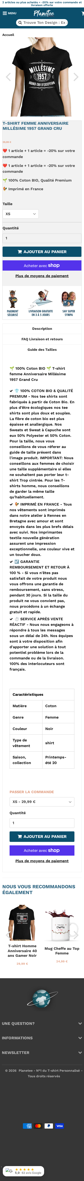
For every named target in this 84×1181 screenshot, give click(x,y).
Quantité (11, 228)
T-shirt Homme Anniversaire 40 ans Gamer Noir (22, 951)
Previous (8, 76)
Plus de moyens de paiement (42, 276)
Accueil (8, 35)
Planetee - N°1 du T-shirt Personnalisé (49, 1070)
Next (76, 76)
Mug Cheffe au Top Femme (62, 950)
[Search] (19, 23)
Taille (7, 204)
